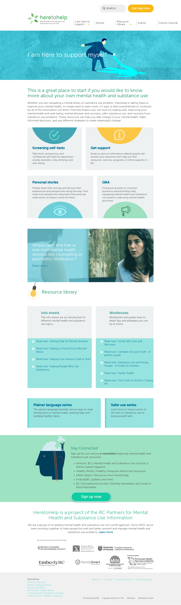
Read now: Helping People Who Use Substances (57, 368)
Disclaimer (131, 598)
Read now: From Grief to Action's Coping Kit (128, 382)
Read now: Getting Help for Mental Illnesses (62, 341)
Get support (100, 148)
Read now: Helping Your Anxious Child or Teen (63, 359)
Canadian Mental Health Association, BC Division (83, 545)
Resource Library (123, 23)
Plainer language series (52, 405)
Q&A (106, 182)
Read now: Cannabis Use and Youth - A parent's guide (127, 354)
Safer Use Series (56, 593)
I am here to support (82, 23)
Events (142, 23)
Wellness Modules (36, 582)
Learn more (106, 532)
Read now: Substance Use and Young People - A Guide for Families (126, 364)
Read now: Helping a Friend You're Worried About (61, 350)
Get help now (141, 8)
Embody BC (51, 563)
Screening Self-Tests (37, 593)
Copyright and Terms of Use (113, 598)
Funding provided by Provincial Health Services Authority (140, 562)
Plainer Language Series (39, 585)
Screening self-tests (48, 148)
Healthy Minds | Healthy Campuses (45, 596)
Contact (109, 580)
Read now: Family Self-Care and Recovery (123, 343)
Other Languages (144, 580)
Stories (100, 23)
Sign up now (91, 497)
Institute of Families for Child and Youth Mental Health (87, 562)
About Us (96, 580)
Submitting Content (146, 598)
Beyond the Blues (36, 588)
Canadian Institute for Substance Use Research (117, 545)
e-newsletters (108, 453)
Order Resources (124, 580)
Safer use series (123, 405)
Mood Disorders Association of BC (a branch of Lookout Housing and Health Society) (114, 563)
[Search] (104, 8)
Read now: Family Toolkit (119, 373)
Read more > (40, 266)
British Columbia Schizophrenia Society (50, 545)
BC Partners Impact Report (40, 590)
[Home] (47, 24)
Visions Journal (168, 23)
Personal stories (45, 182)
